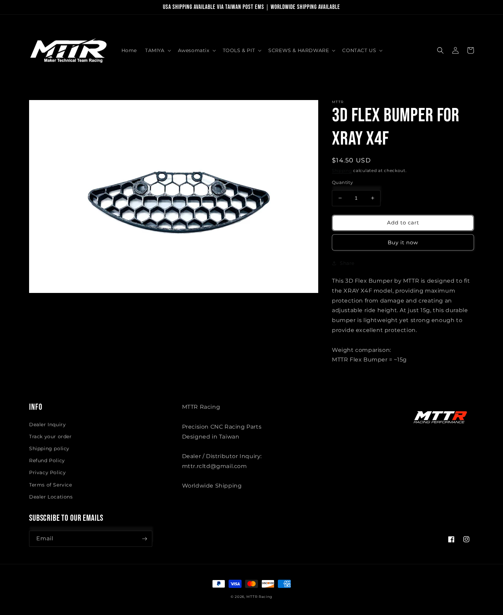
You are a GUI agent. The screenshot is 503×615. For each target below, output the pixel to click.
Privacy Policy (47, 472)
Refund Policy (47, 460)
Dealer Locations (51, 497)
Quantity (342, 182)
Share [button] (347, 263)
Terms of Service (50, 485)
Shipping (342, 170)
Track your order (50, 436)
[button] (157, 50)
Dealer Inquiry (47, 424)
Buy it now (403, 242)
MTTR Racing (259, 596)
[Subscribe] (144, 539)
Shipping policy (49, 448)
